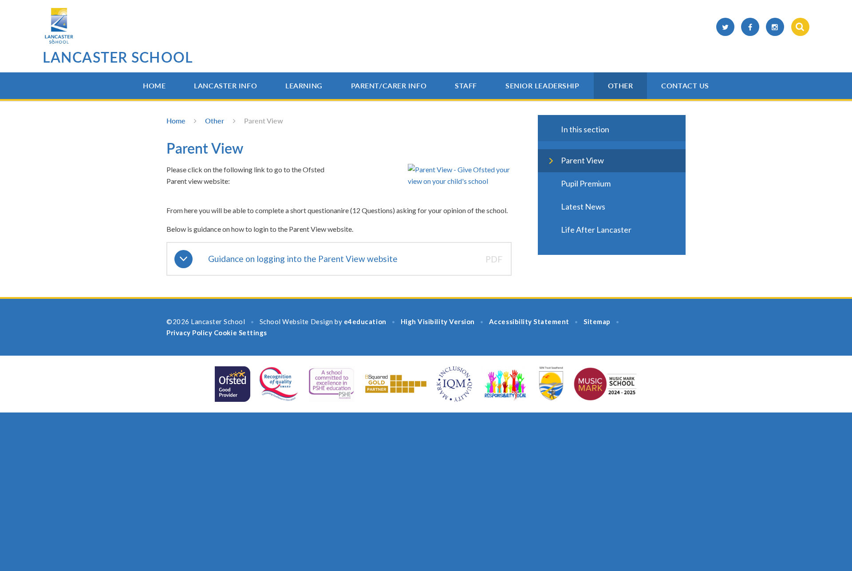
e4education (365, 321)
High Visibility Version (438, 321)
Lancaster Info (225, 85)
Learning (303, 85)
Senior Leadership (542, 85)
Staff (466, 85)
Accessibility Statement (529, 321)
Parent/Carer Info (389, 85)
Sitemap (597, 321)
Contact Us (685, 85)
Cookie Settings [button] (240, 333)
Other (620, 85)
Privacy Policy (189, 333)
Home (154, 85)
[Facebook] (750, 27)
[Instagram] (775, 27)
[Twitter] (725, 27)
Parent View (263, 120)
